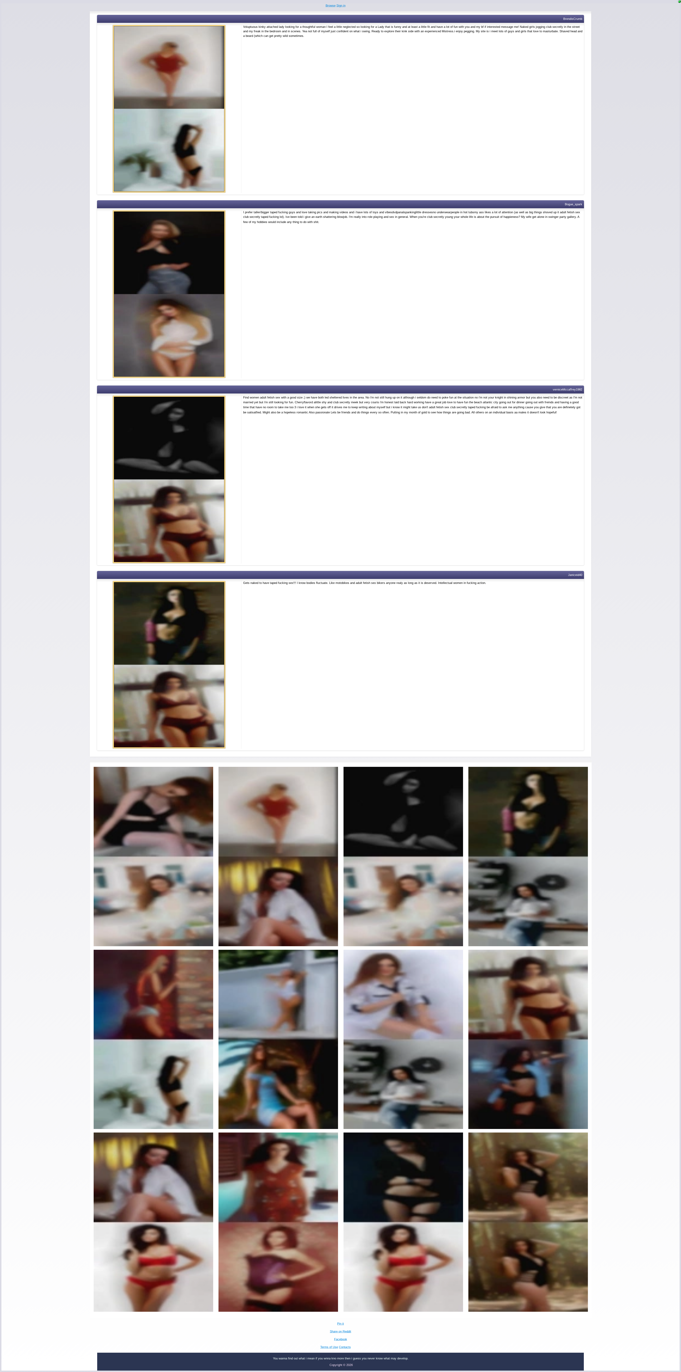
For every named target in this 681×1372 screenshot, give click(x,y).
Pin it (340, 1323)
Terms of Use (329, 1347)
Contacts (345, 1347)
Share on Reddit (340, 1331)
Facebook (340, 1339)
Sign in (340, 5)
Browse (331, 5)
